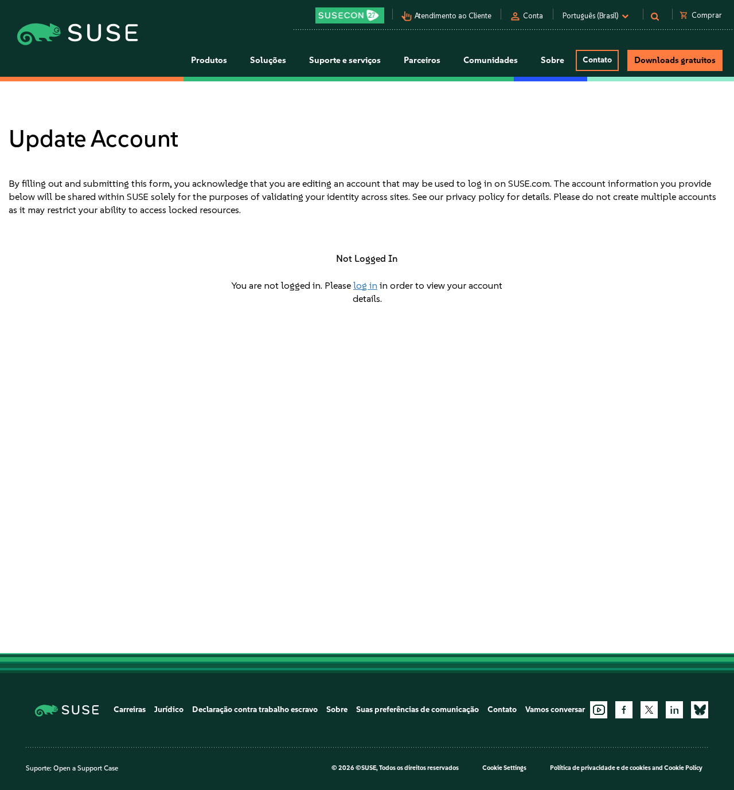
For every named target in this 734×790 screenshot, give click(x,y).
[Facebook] (624, 709)
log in (365, 285)
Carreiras (130, 709)
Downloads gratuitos (675, 60)
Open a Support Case (85, 768)
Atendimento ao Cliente (453, 15)
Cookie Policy (683, 768)
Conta (533, 15)
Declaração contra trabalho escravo (255, 709)
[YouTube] (598, 709)
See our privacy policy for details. (481, 196)
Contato (597, 60)
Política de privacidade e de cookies (600, 768)
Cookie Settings (504, 768)
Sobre (337, 709)
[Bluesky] (699, 709)
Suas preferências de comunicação (417, 709)
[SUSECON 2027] (349, 15)
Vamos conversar (555, 709)
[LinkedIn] (674, 709)
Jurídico (169, 709)
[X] (649, 709)
